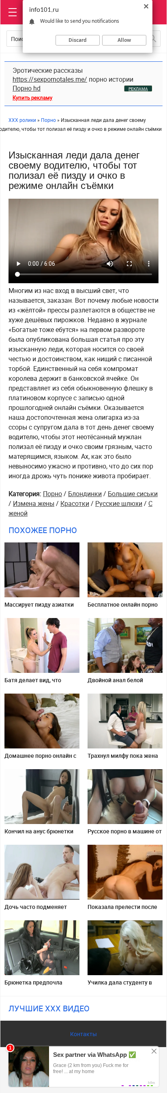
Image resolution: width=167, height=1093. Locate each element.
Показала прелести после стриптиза (122, 910)
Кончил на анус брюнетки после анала (38, 834)
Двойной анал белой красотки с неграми (115, 683)
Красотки (74, 503)
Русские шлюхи (118, 503)
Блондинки (85, 493)
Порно (52, 493)
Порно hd (27, 88)
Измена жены (33, 503)
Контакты (83, 1034)
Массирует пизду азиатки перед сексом (39, 608)
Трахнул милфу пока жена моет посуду (123, 759)
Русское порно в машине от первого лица (125, 834)
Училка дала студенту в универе (120, 985)
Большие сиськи (133, 493)
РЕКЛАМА (138, 88)
